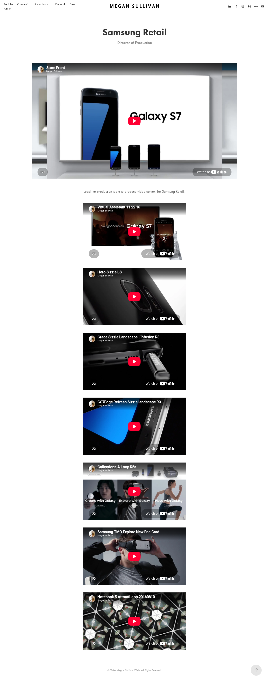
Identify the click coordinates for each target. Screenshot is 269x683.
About (7, 8)
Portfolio (8, 4)
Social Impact (41, 4)
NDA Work (59, 4)
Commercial (23, 4)
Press (72, 4)
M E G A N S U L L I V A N (134, 6)
